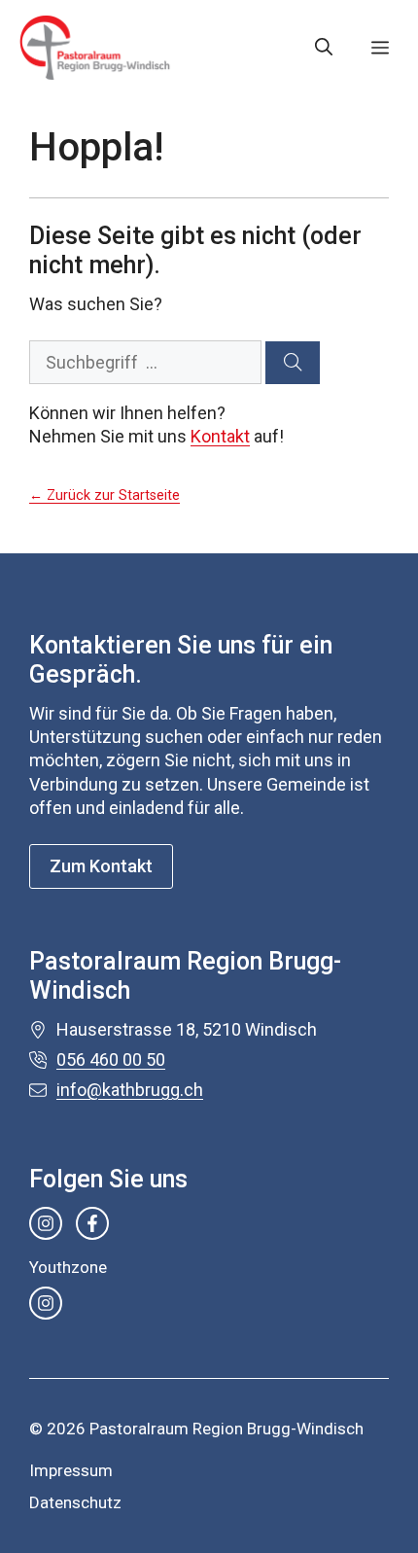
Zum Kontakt (101, 866)
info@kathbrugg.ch (129, 1089)
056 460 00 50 (110, 1059)
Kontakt (220, 436)
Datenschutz (75, 1502)
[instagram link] (45, 1223)
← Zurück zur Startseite (104, 495)
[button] (324, 47)
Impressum (71, 1470)
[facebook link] (92, 1223)
